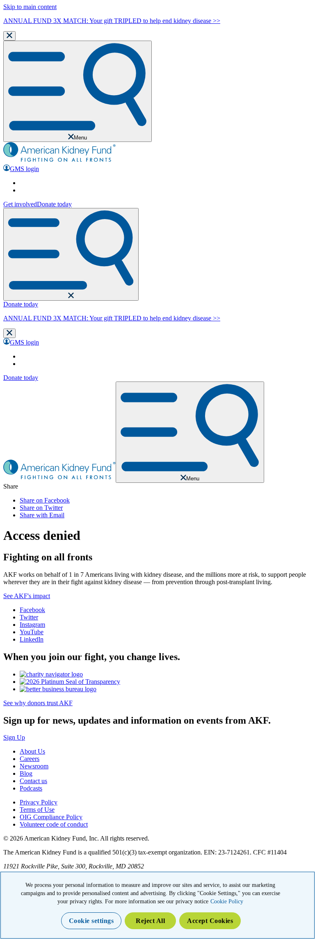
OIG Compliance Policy (51, 816)
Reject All (150, 920)
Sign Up (14, 737)
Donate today (54, 204)
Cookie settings (91, 920)
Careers (29, 758)
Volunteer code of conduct (54, 824)
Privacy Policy (38, 802)
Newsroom (34, 766)
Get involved (20, 204)
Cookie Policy (226, 901)
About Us (32, 751)
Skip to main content (30, 6)
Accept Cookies (210, 920)
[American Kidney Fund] (59, 160)
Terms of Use (37, 809)
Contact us (33, 780)
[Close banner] (9, 36)
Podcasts (31, 788)
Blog (26, 773)
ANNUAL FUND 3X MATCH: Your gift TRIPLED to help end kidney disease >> (111, 20)
